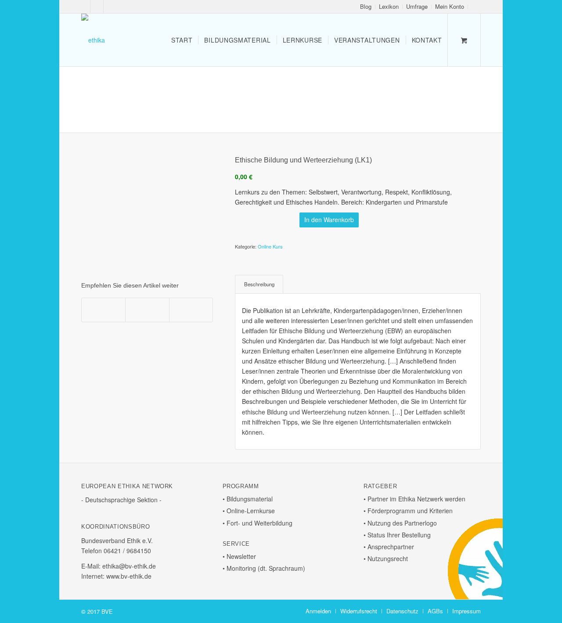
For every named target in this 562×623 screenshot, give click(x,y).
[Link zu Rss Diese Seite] (110, 6)
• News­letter (239, 556)
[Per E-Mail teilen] (191, 310)
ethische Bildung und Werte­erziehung (294, 411)
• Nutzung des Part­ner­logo (400, 523)
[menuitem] (366, 6)
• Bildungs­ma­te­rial (248, 498)
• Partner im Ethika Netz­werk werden (414, 498)
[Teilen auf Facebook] (103, 310)
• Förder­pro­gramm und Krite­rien (408, 510)
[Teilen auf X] (147, 310)
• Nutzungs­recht (386, 558)
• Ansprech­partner (389, 546)
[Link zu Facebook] (83, 6)
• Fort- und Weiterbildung (257, 523)
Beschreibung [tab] (259, 284)
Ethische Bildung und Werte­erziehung (331, 330)
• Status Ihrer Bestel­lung (397, 534)
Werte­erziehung (362, 361)
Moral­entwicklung (426, 371)
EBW (394, 330)
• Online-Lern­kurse (249, 510)
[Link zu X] (96, 6)
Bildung (316, 361)
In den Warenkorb (329, 219)
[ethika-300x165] (93, 40)
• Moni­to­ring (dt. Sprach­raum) (264, 568)
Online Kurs (270, 246)
